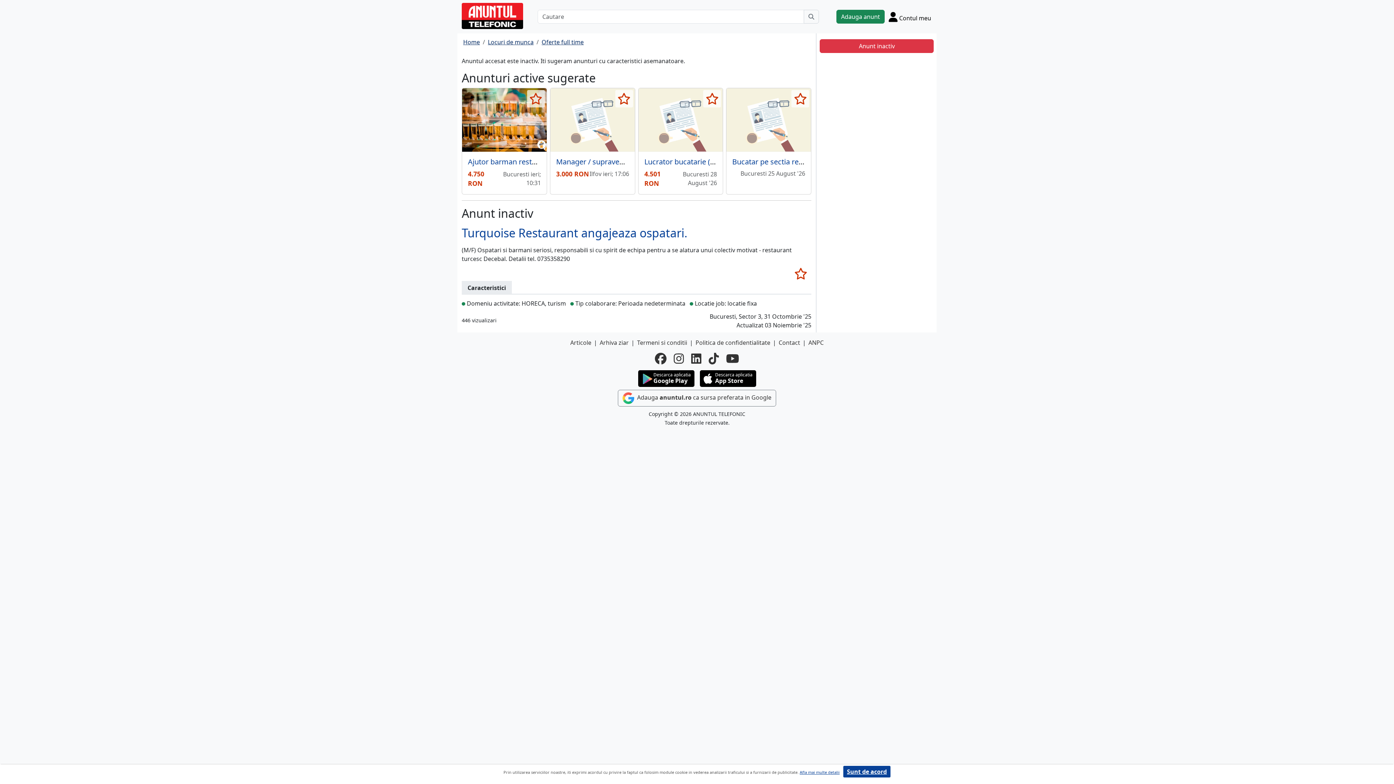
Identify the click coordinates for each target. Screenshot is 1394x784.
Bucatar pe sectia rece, (770, 162)
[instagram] (679, 358)
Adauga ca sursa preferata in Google (703, 398)
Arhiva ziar (614, 343)
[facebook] (661, 358)
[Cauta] (811, 17)
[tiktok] (714, 358)
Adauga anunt (860, 17)
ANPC (816, 343)
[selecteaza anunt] (536, 98)
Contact (789, 343)
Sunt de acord (867, 772)
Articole (580, 343)
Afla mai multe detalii (820, 772)
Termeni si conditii (662, 343)
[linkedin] (696, 358)
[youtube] (732, 358)
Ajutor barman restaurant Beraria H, (528, 162)
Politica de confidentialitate (733, 343)
